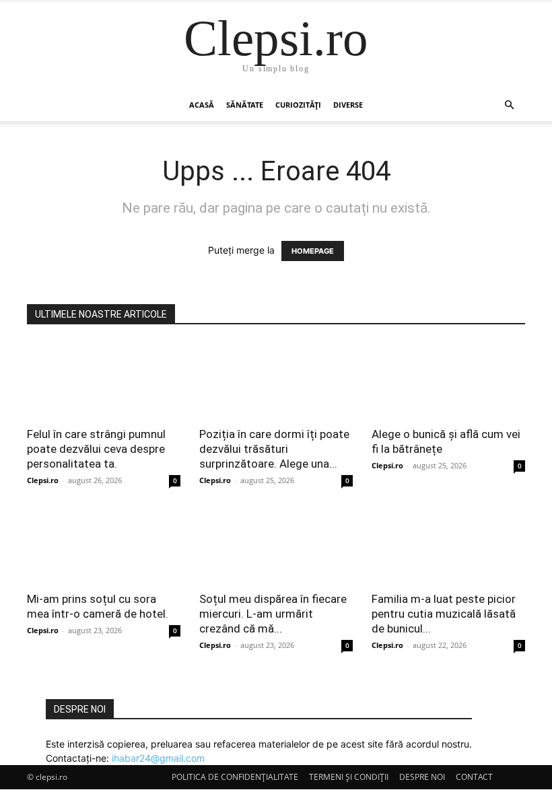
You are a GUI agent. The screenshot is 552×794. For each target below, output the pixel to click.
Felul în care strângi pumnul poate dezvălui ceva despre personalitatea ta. (96, 448)
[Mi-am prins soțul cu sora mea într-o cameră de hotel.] (103, 545)
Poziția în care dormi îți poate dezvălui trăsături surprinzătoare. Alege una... (274, 448)
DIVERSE (348, 105)
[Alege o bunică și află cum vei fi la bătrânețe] (448, 380)
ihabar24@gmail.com (158, 758)
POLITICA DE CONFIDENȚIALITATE (235, 777)
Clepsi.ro (43, 480)
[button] (509, 105)
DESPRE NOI (422, 777)
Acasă (201, 105)
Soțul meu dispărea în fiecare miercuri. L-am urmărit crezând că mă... (273, 613)
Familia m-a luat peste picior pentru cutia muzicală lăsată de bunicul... (444, 613)
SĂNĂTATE (244, 105)
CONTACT (474, 777)
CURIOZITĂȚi (298, 105)
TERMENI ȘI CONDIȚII (348, 777)
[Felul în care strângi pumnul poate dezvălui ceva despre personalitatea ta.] (103, 380)
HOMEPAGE (312, 251)
